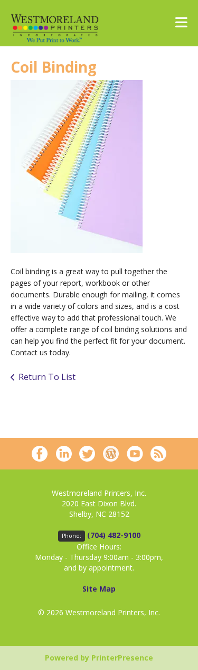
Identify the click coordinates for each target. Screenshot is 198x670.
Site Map (99, 589)
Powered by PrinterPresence (99, 658)
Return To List (47, 377)
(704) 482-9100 (113, 535)
